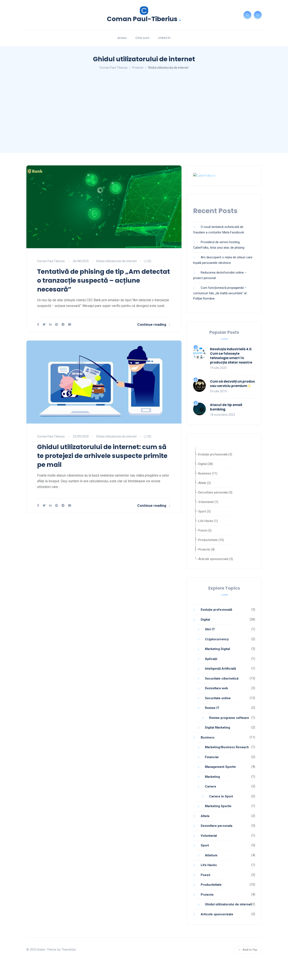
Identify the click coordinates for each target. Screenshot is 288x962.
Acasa (122, 38)
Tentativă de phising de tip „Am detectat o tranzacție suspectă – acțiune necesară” (103, 280)
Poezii (205, 875)
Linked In (164, 38)
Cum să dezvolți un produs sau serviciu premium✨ (232, 383)
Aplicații (211, 659)
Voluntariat (209, 836)
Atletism (211, 855)
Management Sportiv (220, 767)
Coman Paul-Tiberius (144, 18)
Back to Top (250, 949)
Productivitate (211, 885)
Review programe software (229, 718)
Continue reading (151, 324)
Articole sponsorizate (217, 914)
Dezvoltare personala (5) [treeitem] (215, 492)
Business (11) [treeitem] (207, 473)
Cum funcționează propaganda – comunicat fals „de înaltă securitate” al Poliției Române (219, 293)
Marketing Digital (217, 649)
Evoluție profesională (216, 610)
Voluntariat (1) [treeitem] (208, 502)
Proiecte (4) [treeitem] (206, 549)
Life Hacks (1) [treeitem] (208, 521)
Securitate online (218, 698)
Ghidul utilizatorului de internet (116, 261)
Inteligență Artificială (220, 668)
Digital (205, 619)
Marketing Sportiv (218, 806)
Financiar (212, 757)
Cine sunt (142, 38)
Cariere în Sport (221, 796)
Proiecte (207, 895)
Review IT (212, 708)
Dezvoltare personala (216, 826)
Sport (205, 845)
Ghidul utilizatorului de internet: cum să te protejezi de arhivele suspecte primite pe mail (102, 455)
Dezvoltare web (216, 688)
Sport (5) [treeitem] (204, 511)
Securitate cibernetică (221, 678)
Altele (205, 816)
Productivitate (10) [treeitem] (211, 540)
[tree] (224, 504)
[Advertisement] (144, 112)
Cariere (210, 786)
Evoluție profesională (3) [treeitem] (215, 454)
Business (207, 737)
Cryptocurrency (217, 639)
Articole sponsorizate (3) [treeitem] (215, 559)
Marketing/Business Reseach (227, 747)
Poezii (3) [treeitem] (204, 530)
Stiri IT (210, 629)
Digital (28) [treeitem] (205, 464)
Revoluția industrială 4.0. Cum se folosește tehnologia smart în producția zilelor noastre (231, 356)
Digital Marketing (217, 727)
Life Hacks (209, 865)
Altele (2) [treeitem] (204, 483)
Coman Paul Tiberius (51, 261)
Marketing (212, 777)
